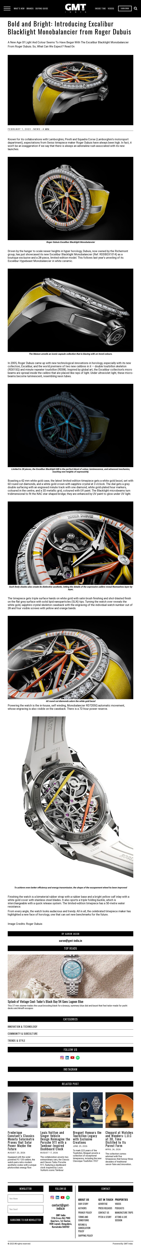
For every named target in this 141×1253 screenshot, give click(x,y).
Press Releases (105, 1208)
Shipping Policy (85, 1235)
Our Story (83, 1203)
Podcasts (119, 1208)
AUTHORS (82, 1208)
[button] (19, 8)
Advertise (102, 1203)
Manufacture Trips (124, 1212)
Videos (118, 1203)
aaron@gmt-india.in (70, 940)
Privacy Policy (85, 1212)
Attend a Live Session (121, 1218)
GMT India (128, 1244)
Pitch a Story (104, 1217)
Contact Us (103, 1212)
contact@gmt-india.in (61, 1206)
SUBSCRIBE (125, 8)
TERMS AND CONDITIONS (83, 1218)
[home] (75, 8)
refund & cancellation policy (84, 1228)
